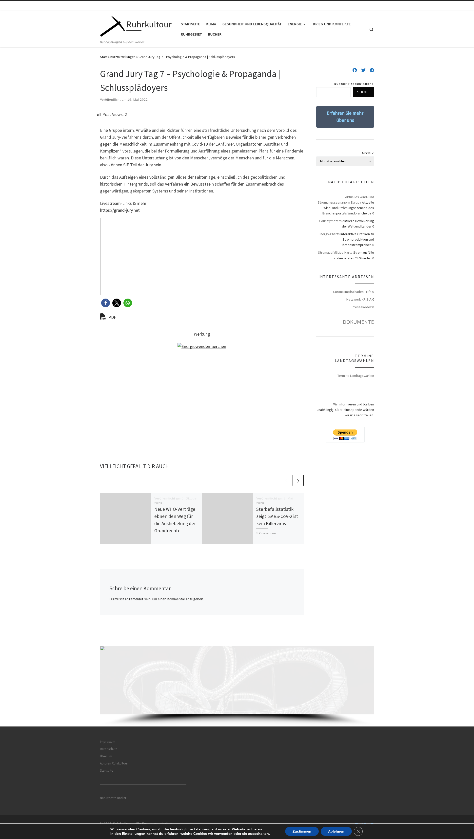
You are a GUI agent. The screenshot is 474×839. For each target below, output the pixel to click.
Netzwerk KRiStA (359, 299)
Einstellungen (133, 834)
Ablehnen (336, 831)
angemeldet (134, 599)
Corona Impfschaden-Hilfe (352, 291)
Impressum (107, 742)
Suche (363, 92)
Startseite (106, 770)
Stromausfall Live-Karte (335, 252)
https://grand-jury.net (120, 210)
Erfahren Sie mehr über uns (345, 116)
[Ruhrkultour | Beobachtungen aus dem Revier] (112, 25)
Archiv (368, 153)
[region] (237, 686)
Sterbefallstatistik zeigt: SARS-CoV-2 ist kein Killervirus (277, 516)
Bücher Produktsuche (354, 84)
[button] (105, 303)
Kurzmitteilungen (123, 57)
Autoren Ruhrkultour (114, 763)
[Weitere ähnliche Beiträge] (298, 480)
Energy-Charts (329, 234)
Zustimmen (302, 831)
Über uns (106, 756)
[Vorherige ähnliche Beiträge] (286, 480)
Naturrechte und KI (113, 798)
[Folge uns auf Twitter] (363, 70)
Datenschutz (108, 749)
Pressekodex (362, 307)
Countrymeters (330, 221)
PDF (111, 317)
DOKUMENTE (358, 321)
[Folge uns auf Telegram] (372, 70)
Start (103, 57)
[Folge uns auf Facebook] (355, 70)
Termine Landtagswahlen (355, 375)
